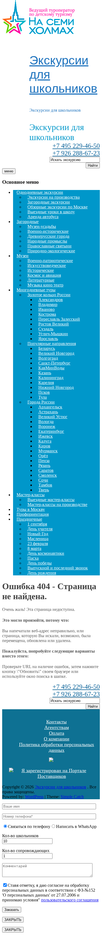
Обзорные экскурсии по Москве (57, 207)
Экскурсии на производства (53, 197)
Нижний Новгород (56, 387)
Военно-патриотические (50, 260)
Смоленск (47, 475)
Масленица (37, 538)
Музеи (23, 255)
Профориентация (33, 514)
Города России (41, 402)
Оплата (56, 733)
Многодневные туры (36, 290)
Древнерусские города (48, 236)
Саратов (46, 470)
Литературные (40, 280)
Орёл (43, 455)
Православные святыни (49, 246)
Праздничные (29, 519)
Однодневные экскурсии (40, 192)
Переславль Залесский (59, 319)
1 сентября (37, 524)
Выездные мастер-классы (51, 499)
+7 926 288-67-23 (76, 153)
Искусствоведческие (46, 265)
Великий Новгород (56, 353)
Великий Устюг (52, 416)
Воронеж (46, 426)
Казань (44, 372)
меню (8, 171)
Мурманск (48, 451)
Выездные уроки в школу (51, 211)
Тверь (43, 490)
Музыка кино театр (45, 285)
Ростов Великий (53, 324)
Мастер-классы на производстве (57, 504)
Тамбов (45, 485)
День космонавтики (45, 553)
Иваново (46, 309)
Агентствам (56, 727)
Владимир (47, 304)
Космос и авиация (44, 275)
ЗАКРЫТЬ (12, 920)
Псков (44, 392)
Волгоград (48, 358)
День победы (39, 563)
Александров (50, 299)
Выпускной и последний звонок (57, 568)
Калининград (50, 377)
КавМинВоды (51, 368)
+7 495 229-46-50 (76, 145)
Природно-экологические (51, 251)
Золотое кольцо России (48, 294)
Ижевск (45, 436)
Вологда (46, 421)
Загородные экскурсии (48, 202)
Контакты (56, 721)
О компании (56, 739)
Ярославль (48, 338)
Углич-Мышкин (53, 333)
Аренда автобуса (42, 216)
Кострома (47, 314)
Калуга (44, 441)
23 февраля (37, 543)
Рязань (44, 465)
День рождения (41, 572)
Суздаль (45, 329)
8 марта (34, 548)
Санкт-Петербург (54, 363)
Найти (93, 165)
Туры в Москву (31, 509)
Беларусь (46, 348)
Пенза (44, 460)
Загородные (28, 221)
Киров (44, 446)
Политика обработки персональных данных (56, 747)
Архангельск (50, 407)
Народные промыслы (47, 241)
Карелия (46, 382)
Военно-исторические (48, 231)
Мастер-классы (31, 494)
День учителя (39, 529)
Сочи (43, 480)
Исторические (40, 270)
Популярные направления (51, 343)
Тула (42, 397)
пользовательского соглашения (69, 900)
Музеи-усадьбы (41, 226)
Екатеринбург (51, 431)
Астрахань (48, 412)
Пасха (33, 558)
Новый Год (37, 533)
